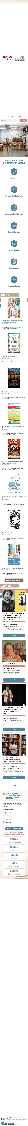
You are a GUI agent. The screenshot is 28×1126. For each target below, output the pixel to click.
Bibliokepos (14, 268)
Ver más (14, 785)
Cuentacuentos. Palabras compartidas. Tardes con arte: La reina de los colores (13, 710)
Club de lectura (14, 232)
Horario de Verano (8, 357)
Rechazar (11, 1123)
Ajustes (17, 1123)
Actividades (14, 250)
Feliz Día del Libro (8, 533)
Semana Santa (14, 286)
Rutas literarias (9, 663)
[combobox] (10, 120)
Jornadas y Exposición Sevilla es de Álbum (14, 497)
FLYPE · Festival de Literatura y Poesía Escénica (13, 427)
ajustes (11, 1121)
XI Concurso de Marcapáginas (12, 568)
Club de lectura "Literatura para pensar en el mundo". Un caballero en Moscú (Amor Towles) (13, 616)
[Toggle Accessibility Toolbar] (3, 1123)
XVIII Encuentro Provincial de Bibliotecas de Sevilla (12, 462)
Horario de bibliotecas (14, 196)
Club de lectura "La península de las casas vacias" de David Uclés (12, 759)
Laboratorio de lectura (14, 214)
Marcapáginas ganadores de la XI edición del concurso (13, 321)
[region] (14, 140)
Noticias (14, 178)
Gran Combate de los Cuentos (12, 392)
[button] (20, 117)
